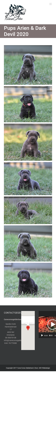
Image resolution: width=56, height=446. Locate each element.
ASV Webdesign (44, 368)
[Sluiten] (31, 315)
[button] (28, 328)
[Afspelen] (42, 335)
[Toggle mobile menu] (50, 4)
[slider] (51, 335)
